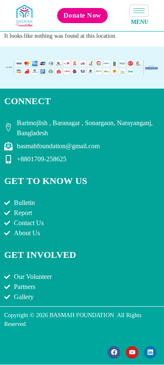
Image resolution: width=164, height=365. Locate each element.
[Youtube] (132, 352)
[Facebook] (114, 352)
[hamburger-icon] (139, 11)
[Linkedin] (150, 352)
